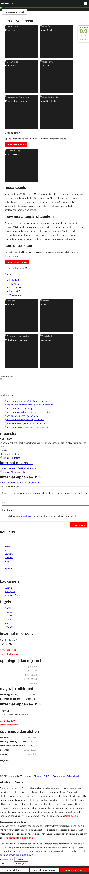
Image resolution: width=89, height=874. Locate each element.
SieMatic (9, 538)
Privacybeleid (73, 776)
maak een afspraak (17, 262)
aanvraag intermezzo (75, 870)
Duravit (8, 588)
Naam (5, 502)
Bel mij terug (15, 870)
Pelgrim (8, 565)
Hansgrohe (10, 591)
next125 (9, 569)
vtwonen (9, 627)
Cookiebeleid (59, 776)
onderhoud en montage (40, 412)
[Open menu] (85, 3)
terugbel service (40, 427)
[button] (79, 3)
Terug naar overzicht (15, 12)
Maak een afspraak (45, 870)
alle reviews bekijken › (10, 454)
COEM (8, 608)
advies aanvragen (17, 144)
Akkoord (22, 859)
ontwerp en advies (35, 419)
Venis (7, 623)
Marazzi (8, 615)
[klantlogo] (6, 389)
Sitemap (38, 776)
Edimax (8, 612)
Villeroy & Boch (12, 595)
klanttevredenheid (44, 405)
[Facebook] (5, 766)
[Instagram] (5, 770)
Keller (7, 546)
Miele (7, 550)
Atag (7, 561)
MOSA (8, 619)
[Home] (8, 3)
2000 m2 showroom (38, 401)
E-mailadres (8, 510)
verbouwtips (27, 408)
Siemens (9, 557)
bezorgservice (38, 423)
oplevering (33, 416)
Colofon (47, 776)
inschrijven (79, 525)
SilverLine (9, 542)
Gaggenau (10, 554)
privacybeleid (25, 516)
